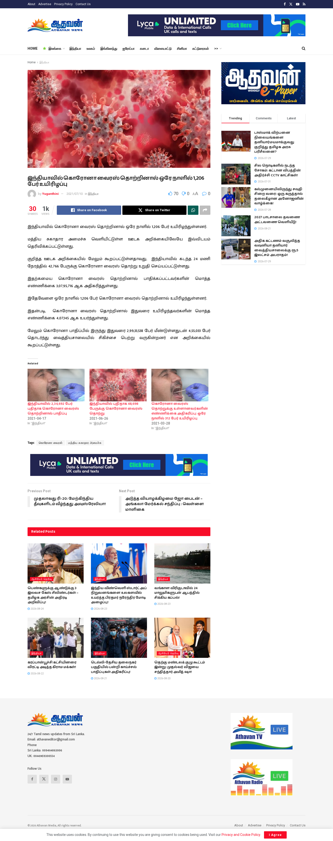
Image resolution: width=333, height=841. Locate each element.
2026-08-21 (100, 678)
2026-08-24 (37, 608)
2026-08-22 (37, 673)
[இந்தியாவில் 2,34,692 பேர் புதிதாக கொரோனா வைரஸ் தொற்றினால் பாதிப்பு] (56, 385)
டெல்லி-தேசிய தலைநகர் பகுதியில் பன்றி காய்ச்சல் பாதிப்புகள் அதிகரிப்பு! (114, 667)
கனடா (144, 48)
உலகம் (91, 48)
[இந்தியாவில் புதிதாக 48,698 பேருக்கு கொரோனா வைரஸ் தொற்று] (118, 385)
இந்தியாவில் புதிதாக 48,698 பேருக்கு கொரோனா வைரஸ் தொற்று (115, 408)
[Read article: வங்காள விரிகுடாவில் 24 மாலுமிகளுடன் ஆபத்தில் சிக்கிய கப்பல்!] (182, 563)
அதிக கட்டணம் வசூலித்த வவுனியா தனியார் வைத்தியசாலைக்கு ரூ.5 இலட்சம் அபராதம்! (277, 248)
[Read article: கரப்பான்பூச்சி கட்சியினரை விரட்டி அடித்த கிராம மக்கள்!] (56, 638)
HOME (33, 48)
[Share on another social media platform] (205, 210)
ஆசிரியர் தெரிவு (41, 579)
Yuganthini (50, 194)
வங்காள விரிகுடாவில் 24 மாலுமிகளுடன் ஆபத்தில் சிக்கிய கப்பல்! (176, 593)
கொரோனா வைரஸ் (51, 442)
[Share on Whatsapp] (193, 210)
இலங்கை (55, 48)
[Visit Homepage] (56, 25)
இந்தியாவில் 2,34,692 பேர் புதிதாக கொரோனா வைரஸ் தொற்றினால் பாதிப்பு (53, 408)
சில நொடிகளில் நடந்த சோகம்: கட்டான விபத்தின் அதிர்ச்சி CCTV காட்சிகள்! (277, 170)
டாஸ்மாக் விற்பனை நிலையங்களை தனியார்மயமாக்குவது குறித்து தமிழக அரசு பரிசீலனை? (274, 142)
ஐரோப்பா (129, 48)
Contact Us (83, 4)
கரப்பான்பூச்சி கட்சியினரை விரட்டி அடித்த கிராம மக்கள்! (52, 665)
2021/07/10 (75, 194)
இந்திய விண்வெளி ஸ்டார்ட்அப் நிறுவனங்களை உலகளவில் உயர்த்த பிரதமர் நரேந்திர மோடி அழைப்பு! (119, 595)
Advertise (44, 4)
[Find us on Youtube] (297, 4)
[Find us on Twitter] (291, 4)
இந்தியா (75, 48)
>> (216, 48)
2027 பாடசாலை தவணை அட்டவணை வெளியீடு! (277, 220)
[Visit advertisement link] (216, 25)
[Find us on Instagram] (55, 779)
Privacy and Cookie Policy (241, 835)
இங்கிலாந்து (108, 48)
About (31, 4)
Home (32, 62)
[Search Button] (303, 48)
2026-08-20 (163, 678)
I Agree (275, 835)
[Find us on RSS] (304, 4)
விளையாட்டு (163, 48)
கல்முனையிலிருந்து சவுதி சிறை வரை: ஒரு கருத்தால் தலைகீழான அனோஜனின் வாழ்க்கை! (279, 196)
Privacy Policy (63, 4)
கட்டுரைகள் (200, 48)
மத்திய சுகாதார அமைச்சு (85, 442)
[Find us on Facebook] (285, 4)
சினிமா (182, 48)
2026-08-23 (100, 608)
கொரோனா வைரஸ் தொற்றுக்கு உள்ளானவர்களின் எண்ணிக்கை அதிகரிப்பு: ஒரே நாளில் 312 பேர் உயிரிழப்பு (179, 411)
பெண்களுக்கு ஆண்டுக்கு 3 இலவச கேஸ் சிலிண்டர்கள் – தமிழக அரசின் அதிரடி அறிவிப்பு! (53, 595)
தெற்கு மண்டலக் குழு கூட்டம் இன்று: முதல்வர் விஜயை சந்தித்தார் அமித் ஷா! (179, 667)
